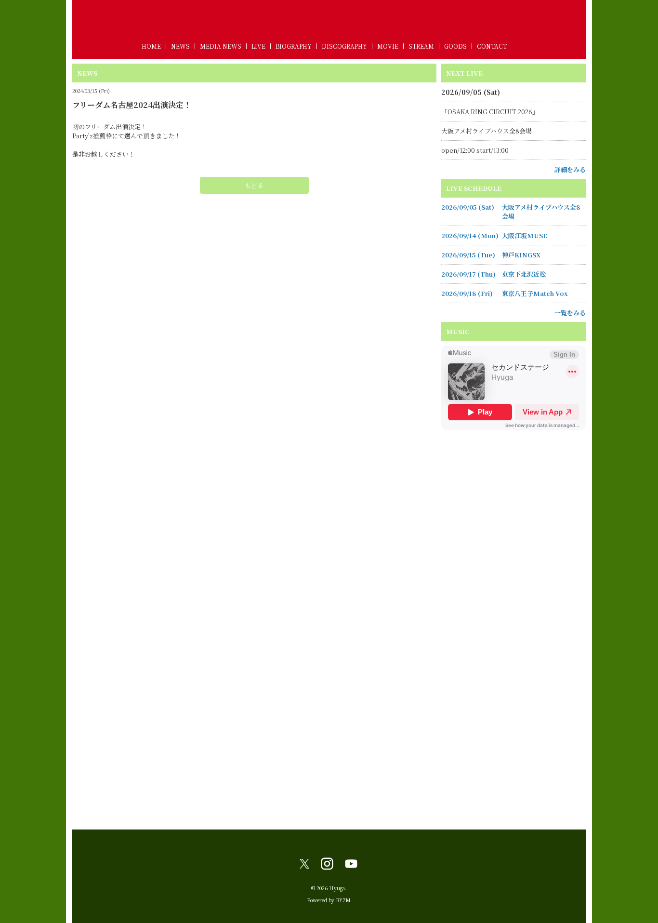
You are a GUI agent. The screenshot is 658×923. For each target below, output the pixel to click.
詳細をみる (570, 169)
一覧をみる (570, 312)
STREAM (421, 46)
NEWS (180, 46)
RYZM (343, 900)
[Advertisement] (513, 675)
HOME (151, 46)
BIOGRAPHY (294, 46)
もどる (254, 185)
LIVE (258, 46)
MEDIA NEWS (220, 46)
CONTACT (492, 46)
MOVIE (387, 46)
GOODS (455, 46)
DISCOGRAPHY (344, 46)
